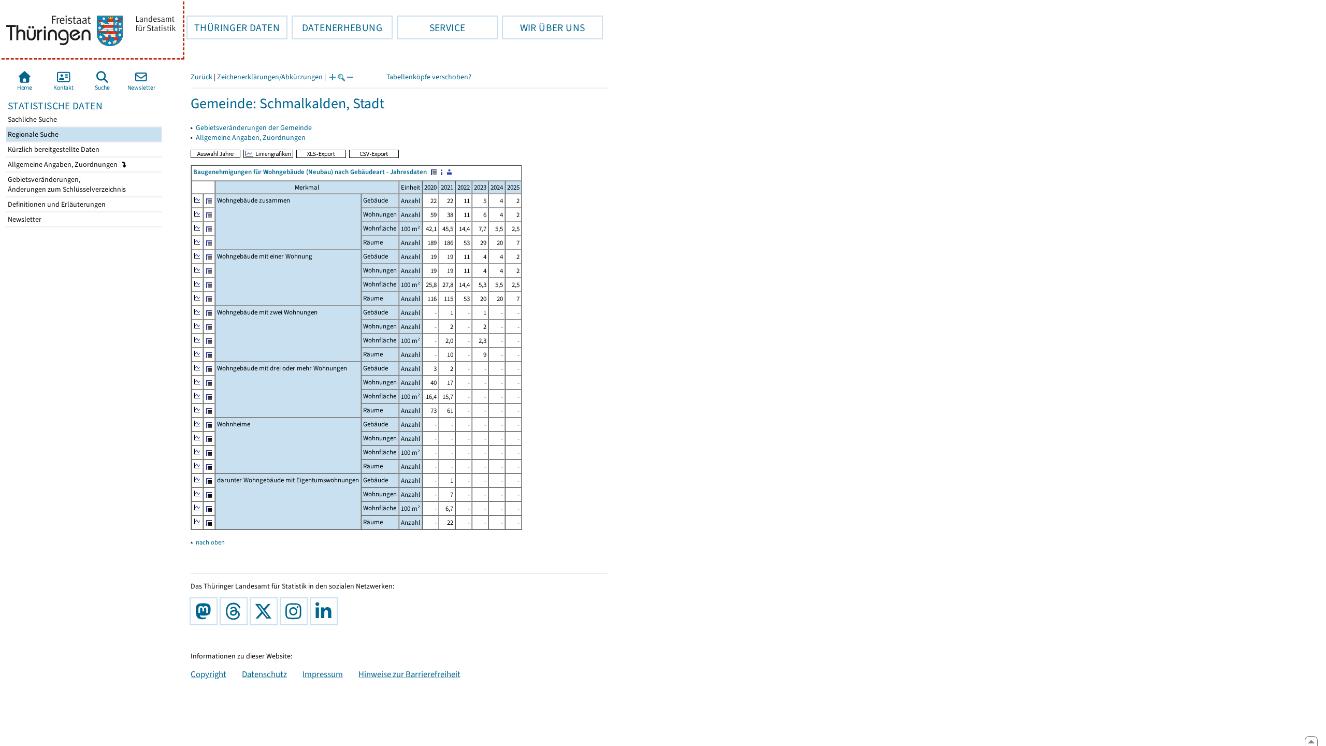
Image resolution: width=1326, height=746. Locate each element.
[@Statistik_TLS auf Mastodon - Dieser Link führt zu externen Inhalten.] (206, 611)
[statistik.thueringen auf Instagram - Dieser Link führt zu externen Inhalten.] (296, 611)
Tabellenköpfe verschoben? (428, 77)
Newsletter (23, 219)
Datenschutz (264, 674)
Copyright (208, 674)
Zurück (201, 77)
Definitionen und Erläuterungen (56, 204)
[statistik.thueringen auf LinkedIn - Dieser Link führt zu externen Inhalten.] (326, 611)
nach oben (210, 542)
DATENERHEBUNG (337, 27)
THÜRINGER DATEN (233, 27)
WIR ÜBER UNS (543, 27)
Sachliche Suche (31, 119)
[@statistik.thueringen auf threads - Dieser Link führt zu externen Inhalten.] (236, 611)
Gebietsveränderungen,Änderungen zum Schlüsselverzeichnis (66, 184)
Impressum (322, 674)
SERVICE (431, 27)
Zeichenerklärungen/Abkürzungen (270, 77)
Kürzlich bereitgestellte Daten (52, 149)
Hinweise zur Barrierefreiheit (409, 674)
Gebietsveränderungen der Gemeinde (254, 128)
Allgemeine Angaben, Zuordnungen (63, 164)
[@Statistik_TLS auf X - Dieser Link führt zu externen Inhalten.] (266, 611)
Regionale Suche (32, 134)
